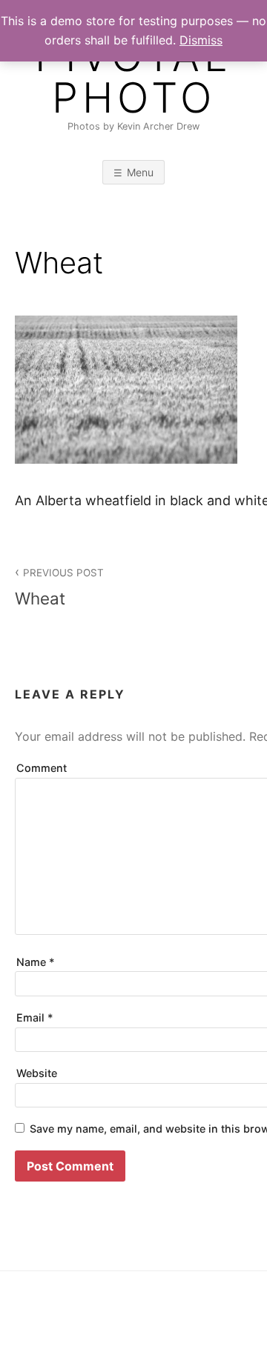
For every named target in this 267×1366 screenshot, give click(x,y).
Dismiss (200, 40)
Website (36, 1073)
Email (34, 1017)
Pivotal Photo (133, 77)
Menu (140, 172)
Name (35, 962)
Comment (41, 768)
